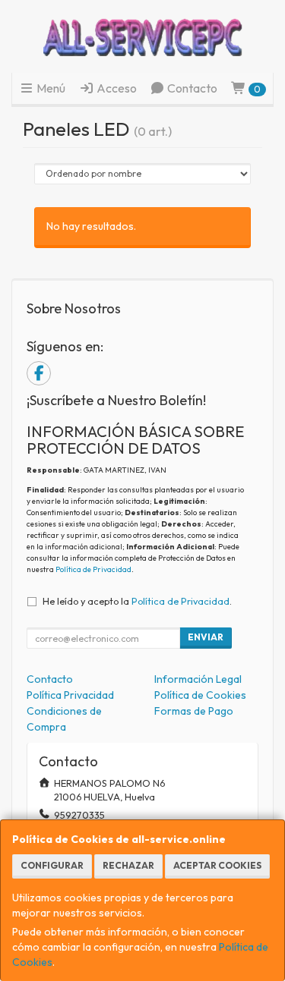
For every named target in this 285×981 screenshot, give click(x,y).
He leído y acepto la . (137, 601)
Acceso (115, 88)
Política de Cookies (200, 695)
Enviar (205, 637)
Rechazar (128, 865)
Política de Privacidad (93, 569)
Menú (49, 88)
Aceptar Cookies (217, 865)
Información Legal (198, 679)
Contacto (191, 88)
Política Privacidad (70, 695)
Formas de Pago (193, 711)
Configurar (52, 865)
